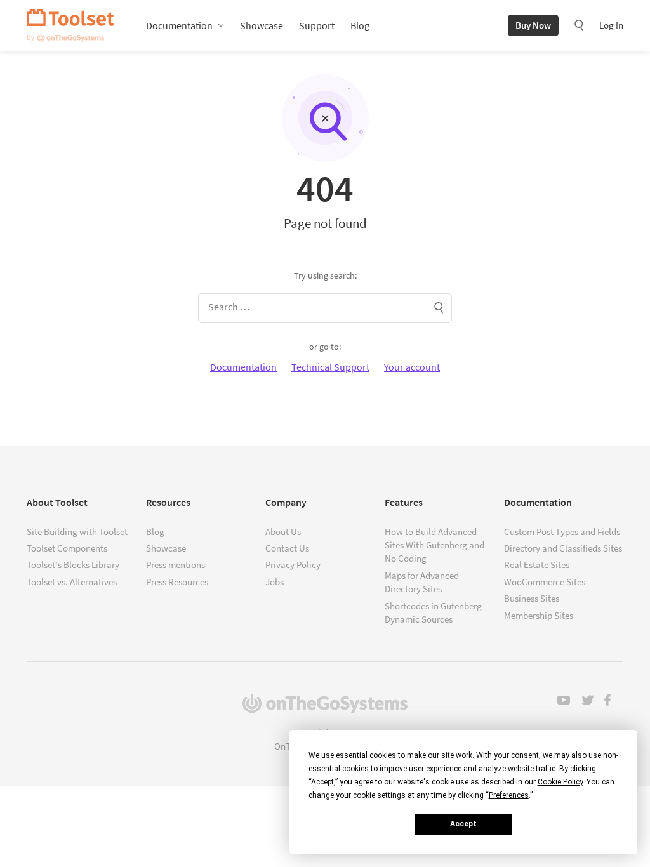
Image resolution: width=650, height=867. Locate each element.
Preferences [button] (509, 795)
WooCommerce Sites (544, 582)
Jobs (274, 582)
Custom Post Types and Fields (562, 532)
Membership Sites (538, 615)
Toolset (70, 25)
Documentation (179, 25)
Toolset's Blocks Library (73, 565)
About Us (283, 532)
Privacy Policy (293, 565)
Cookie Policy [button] (560, 782)
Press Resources (177, 582)
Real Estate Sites (536, 565)
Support (317, 25)
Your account (412, 367)
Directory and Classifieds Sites (563, 548)
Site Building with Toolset (77, 532)
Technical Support (330, 367)
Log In (611, 25)
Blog (359, 25)
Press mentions (175, 565)
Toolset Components (67, 548)
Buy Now (533, 25)
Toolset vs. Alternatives (72, 582)
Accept (463, 823)
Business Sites (531, 598)
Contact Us (287, 548)
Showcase (261, 25)
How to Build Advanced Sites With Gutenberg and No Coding (434, 545)
